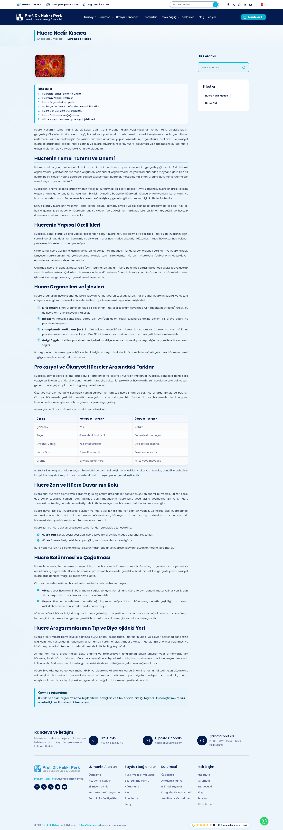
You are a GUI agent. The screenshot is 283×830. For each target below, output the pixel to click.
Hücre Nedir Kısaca (216, 95)
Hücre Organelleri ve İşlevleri (58, 102)
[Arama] (215, 4)
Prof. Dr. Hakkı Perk (50, 825)
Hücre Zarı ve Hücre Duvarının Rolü (62, 111)
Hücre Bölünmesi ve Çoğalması (60, 115)
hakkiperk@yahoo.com (168, 742)
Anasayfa (43, 39)
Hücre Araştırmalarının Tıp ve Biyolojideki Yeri (68, 119)
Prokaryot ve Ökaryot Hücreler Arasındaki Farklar (70, 106)
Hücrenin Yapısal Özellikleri (57, 98)
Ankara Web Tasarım (89, 825)
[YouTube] (250, 4)
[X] (233, 4)
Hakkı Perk (211, 103)
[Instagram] (239, 4)
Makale (58, 39)
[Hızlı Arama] (244, 67)
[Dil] (263, 4)
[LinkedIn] (244, 4)
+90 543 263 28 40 (112, 742)
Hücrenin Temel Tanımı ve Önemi (61, 93)
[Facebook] (228, 4)
